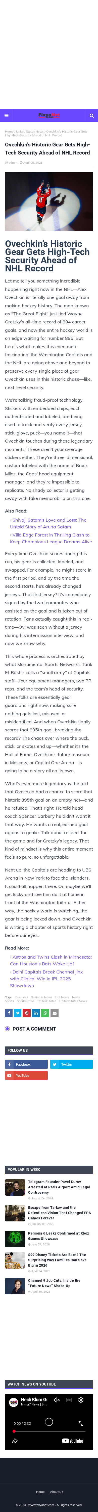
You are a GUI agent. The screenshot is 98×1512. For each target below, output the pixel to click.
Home (9, 131)
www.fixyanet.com (41, 1505)
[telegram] (71, 1075)
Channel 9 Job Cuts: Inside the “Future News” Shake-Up (54, 1283)
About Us (56, 1492)
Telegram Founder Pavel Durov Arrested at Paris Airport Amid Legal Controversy (59, 1187)
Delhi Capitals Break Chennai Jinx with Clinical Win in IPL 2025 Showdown (46, 978)
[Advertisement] (49, 54)
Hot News (62, 997)
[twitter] (71, 1064)
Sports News (25, 1001)
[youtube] (26, 1075)
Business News (41, 997)
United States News (30, 131)
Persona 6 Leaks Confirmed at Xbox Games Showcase (58, 1236)
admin (13, 162)
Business (21, 997)
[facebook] (26, 1064)
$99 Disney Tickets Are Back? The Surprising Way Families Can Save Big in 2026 (57, 1260)
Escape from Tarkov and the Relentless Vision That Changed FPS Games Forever (59, 1213)
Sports (9, 1001)
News (76, 997)
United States (46, 1001)
